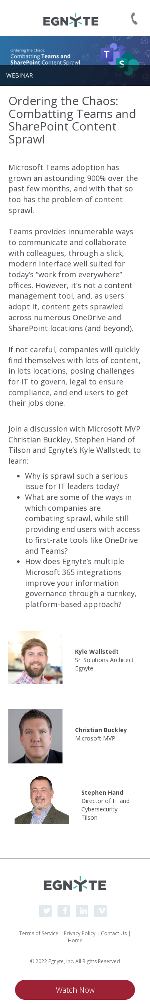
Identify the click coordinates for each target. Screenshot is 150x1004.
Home (75, 940)
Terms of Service (38, 933)
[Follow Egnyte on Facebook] (64, 911)
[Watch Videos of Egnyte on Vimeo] (100, 911)
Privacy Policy (79, 933)
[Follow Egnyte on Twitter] (45, 911)
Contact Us (114, 933)
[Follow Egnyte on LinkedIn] (82, 911)
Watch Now (75, 990)
